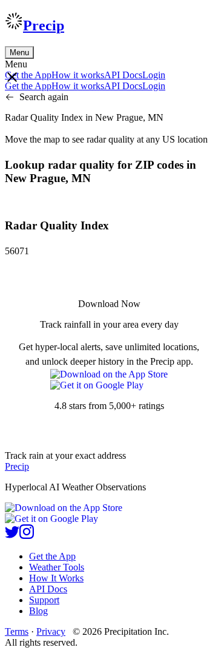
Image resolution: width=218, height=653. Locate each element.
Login (153, 75)
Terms (16, 631)
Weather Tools (56, 567)
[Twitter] (12, 535)
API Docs (123, 75)
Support (44, 600)
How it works (77, 75)
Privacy (50, 631)
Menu (19, 52)
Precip (43, 25)
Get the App (52, 556)
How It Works (56, 578)
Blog (38, 611)
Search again (43, 97)
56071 (17, 251)
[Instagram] (26, 535)
